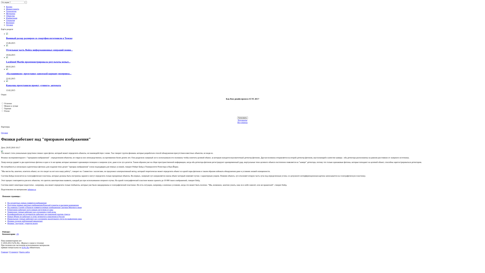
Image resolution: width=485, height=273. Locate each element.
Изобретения (11, 18)
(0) (17, 234)
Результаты (242, 120)
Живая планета (12, 9)
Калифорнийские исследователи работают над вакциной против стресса (38, 214)
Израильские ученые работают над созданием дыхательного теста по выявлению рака (44, 219)
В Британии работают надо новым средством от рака (30, 210)
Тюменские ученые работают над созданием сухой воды (31, 212)
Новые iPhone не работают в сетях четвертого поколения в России (36, 216)
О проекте (13, 252)
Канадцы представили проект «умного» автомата (33, 85)
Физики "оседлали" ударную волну (22, 223)
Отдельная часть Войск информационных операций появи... (39, 50)
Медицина (10, 14)
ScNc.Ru (25, 247)
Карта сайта (24, 252)
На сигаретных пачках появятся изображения (26, 203)
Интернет (10, 23)
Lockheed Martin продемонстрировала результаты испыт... (38, 62)
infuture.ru (32, 189)
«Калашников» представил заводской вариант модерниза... (38, 73)
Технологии (11, 11)
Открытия (10, 20)
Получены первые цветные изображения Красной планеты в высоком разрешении (43, 205)
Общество (10, 16)
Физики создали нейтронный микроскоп (25, 221)
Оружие (9, 25)
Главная (4, 252)
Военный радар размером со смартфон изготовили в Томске (39, 38)
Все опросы (242, 122)
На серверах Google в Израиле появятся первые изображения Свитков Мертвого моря (44, 207)
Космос (9, 7)
